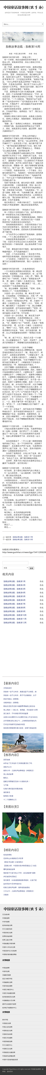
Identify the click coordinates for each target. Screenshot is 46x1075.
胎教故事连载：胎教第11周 (15, 619)
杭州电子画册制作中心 (9, 1008)
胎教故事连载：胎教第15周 (23, 539)
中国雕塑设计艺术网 (8, 1000)
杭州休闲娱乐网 (7, 925)
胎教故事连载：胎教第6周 (14, 600)
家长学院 (5, 1020)
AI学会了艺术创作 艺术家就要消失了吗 (17, 763)
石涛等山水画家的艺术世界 (13, 858)
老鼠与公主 (7, 767)
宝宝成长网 (5, 914)
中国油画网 (5, 968)
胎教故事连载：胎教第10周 (15, 615)
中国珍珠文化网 (7, 933)
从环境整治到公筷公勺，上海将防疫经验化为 (19, 721)
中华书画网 (5, 922)
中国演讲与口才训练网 (9, 951)
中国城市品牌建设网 (8, 1056)
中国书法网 (5, 971)
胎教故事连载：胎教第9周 (14, 611)
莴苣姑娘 (6, 759)
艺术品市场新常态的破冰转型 (14, 724)
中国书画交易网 (7, 986)
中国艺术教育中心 (8, 990)
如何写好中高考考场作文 (12, 884)
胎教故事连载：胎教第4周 (14, 592)
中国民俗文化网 (7, 1031)
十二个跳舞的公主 (10, 799)
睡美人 (5, 778)
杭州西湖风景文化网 (8, 997)
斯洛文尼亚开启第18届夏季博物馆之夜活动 (19, 706)
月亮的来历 (7, 688)
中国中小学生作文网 (8, 947)
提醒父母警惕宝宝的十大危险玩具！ (16, 781)
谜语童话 (6, 792)
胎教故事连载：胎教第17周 (23, 537)
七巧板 (5, 785)
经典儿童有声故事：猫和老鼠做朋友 (16, 887)
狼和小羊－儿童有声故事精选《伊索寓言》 (19, 770)
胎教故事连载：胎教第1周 (14, 581)
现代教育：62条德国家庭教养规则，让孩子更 (20, 880)
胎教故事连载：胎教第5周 (14, 596)
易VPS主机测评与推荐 (9, 1004)
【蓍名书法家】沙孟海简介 (13, 862)
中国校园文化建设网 (8, 1052)
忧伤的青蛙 (7, 855)
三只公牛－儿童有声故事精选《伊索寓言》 (19, 891)
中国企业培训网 (7, 1027)
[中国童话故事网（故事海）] (23, 7)
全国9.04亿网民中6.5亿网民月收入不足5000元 (20, 717)
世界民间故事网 (7, 936)
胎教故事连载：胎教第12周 (15, 622)
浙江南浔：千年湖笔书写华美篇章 (15, 713)
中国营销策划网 (7, 1041)
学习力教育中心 (7, 1045)
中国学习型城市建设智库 (10, 1060)
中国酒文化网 (6, 1023)
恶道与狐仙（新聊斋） (11, 699)
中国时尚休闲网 (7, 1034)
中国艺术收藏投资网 (8, 993)
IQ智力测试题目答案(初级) (13, 789)
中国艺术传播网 (7, 1038)
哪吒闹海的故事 (9, 869)
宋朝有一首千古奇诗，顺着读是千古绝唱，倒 (19, 692)
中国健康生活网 (7, 982)
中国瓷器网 (5, 918)
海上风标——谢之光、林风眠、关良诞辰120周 (20, 710)
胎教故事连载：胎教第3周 (14, 589)
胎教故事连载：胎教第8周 (14, 607)
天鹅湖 (5, 895)
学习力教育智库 (7, 929)
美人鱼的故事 (8, 774)
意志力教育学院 (7, 979)
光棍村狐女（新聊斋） (11, 702)
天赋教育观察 (6, 975)
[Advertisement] (23, 649)
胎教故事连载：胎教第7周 (14, 604)
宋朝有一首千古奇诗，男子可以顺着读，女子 (19, 695)
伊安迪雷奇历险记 (10, 876)
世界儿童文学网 (7, 940)
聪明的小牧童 (8, 796)
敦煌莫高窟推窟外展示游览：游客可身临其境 (19, 728)
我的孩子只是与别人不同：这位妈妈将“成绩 (19, 873)
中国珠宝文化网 (7, 1049)
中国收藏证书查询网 (8, 943)
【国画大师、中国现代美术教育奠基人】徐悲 (19, 865)
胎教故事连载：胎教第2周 (14, 585)
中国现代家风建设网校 (9, 954)
